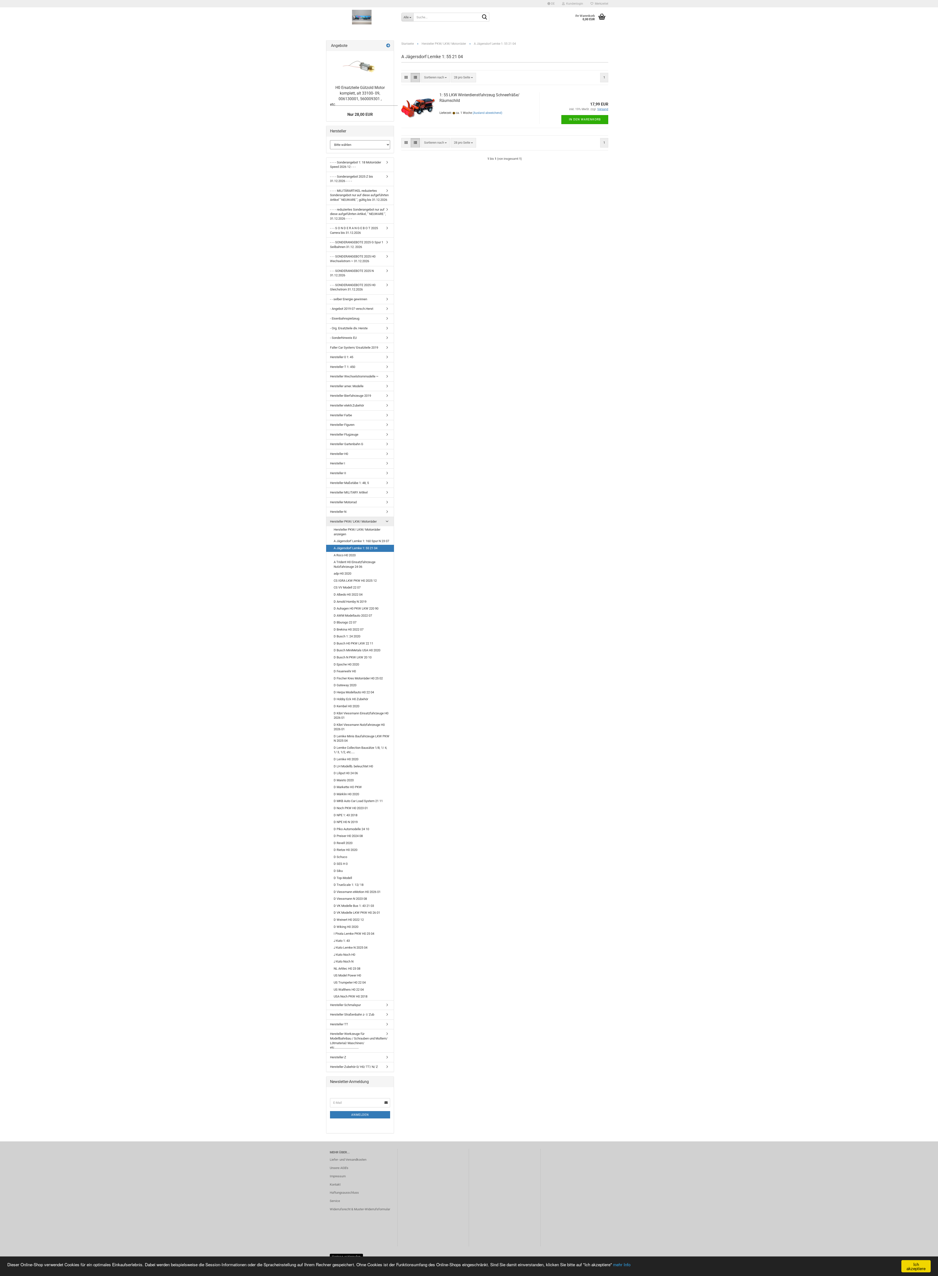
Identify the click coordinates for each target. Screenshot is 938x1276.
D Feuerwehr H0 (345, 671)
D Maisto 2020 (344, 780)
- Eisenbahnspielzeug (344, 318)
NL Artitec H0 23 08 (347, 968)
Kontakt (335, 1184)
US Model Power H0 (347, 975)
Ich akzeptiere (916, 1266)
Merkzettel (600, 3)
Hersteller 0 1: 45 (341, 357)
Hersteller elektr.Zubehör (347, 405)
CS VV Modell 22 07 (347, 587)
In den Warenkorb (585, 119)
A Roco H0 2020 (345, 555)
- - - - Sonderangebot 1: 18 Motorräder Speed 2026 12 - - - (355, 165)
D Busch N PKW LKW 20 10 (353, 657)
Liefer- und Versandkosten (348, 1159)
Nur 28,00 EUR (360, 114)
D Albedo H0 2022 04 (348, 594)
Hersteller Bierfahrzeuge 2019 (350, 395)
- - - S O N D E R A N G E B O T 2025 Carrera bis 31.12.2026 (354, 230)
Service (335, 1201)
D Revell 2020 (343, 843)
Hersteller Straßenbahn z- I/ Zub (352, 1014)
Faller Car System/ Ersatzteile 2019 (354, 347)
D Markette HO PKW (348, 787)
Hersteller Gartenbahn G (346, 444)
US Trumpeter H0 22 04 (350, 982)
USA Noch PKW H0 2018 (350, 996)
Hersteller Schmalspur (345, 1005)
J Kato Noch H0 (344, 954)
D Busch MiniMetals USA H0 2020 (357, 650)
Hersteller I (337, 463)
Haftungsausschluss (344, 1192)
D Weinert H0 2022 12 (349, 920)
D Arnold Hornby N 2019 (350, 601)
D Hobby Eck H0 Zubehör (351, 699)
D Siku (338, 871)
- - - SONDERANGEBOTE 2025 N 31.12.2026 (352, 273)
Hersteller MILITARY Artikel (349, 492)
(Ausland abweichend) (487, 113)
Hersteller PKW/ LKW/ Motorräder (353, 521)
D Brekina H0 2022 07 (348, 629)
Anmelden (360, 1114)
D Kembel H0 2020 (346, 706)
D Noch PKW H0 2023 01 (351, 808)
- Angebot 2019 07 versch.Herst (351, 309)
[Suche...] (484, 17)
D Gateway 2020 (345, 685)
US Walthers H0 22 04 (349, 989)
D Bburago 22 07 (345, 622)
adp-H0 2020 (342, 573)
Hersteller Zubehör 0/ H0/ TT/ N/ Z (354, 1067)
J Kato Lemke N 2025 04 (350, 947)
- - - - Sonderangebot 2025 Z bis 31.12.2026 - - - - (351, 179)
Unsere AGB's (339, 1168)
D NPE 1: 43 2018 (345, 815)
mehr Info (621, 1264)
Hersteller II (338, 473)
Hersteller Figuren (342, 425)
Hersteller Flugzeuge (344, 434)
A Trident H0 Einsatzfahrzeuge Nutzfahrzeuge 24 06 (354, 564)
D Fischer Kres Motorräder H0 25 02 (358, 678)
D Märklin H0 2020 (346, 794)
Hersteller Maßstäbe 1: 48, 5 (349, 483)
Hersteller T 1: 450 (342, 367)
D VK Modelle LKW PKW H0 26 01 (357, 912)
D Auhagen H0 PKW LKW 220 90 (356, 608)
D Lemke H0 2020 (346, 759)
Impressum (338, 1176)
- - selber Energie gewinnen (348, 299)
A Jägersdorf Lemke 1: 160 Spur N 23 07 (361, 541)
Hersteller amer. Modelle (346, 386)
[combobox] (435, 77)
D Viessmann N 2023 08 (350, 899)
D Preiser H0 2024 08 (348, 836)
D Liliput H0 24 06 (346, 773)
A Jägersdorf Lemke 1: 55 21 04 (355, 548)
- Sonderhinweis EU (343, 338)
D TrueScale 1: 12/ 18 (348, 885)
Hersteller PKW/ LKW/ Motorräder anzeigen (357, 532)
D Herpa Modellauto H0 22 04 (354, 692)
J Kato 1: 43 (342, 941)
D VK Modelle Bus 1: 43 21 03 (354, 906)
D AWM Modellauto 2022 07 (353, 615)
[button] (551, 3)
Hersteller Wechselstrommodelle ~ (354, 376)
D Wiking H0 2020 (346, 927)
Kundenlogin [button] (574, 3)
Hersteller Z (338, 1057)
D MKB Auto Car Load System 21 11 (358, 801)
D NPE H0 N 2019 (346, 822)
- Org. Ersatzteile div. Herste (349, 328)
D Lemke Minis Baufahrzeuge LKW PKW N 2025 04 (361, 738)
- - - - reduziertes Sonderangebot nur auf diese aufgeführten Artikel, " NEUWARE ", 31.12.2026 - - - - (358, 214)
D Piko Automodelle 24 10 (351, 829)
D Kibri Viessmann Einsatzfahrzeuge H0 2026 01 (361, 715)
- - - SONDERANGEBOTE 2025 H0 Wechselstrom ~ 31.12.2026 (352, 259)
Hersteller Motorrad (343, 502)
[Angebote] (388, 46)
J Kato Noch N (343, 961)
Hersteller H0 (339, 454)
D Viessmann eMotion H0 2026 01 (357, 892)
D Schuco (340, 857)
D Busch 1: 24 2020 (347, 636)
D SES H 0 (341, 864)
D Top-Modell (343, 878)
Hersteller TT (339, 1024)
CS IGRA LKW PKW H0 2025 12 (355, 580)
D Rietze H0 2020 (345, 850)
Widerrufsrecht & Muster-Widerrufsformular (360, 1209)
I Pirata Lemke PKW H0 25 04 (354, 933)
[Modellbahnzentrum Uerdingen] (362, 17)
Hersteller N (338, 512)
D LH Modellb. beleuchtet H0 (353, 766)
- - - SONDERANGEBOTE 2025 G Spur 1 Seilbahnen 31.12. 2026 (356, 244)
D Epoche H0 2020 (346, 664)
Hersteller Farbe (341, 415)
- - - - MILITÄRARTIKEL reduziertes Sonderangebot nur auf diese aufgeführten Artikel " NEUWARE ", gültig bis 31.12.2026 (359, 195)
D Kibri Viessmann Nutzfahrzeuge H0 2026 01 (359, 727)
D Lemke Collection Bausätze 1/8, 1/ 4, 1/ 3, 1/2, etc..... (360, 750)
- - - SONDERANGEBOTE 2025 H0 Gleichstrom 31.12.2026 (352, 287)
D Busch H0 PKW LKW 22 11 (353, 643)
